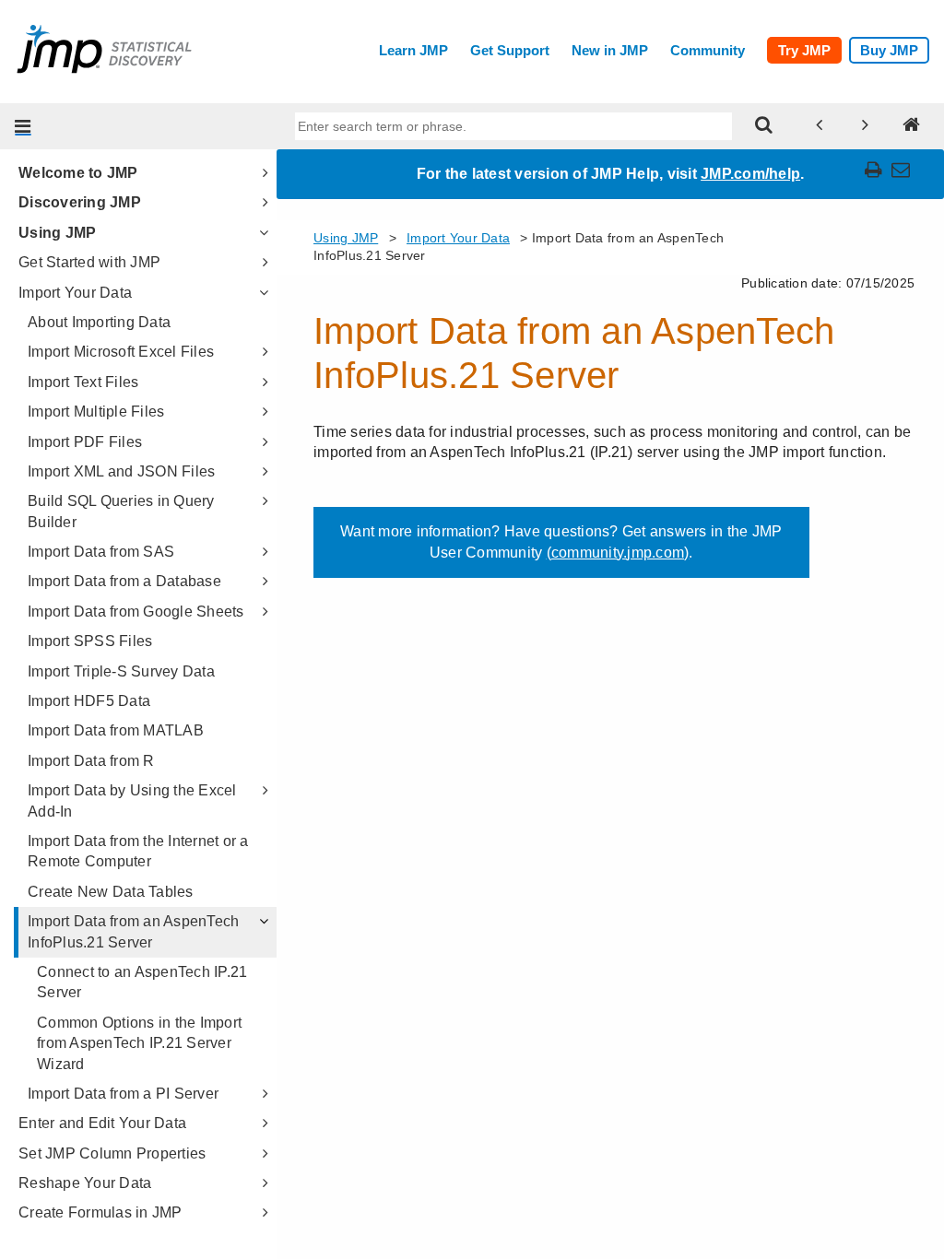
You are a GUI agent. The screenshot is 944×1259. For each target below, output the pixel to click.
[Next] (866, 126)
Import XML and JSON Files (121, 471)
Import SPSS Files (90, 641)
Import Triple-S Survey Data (121, 671)
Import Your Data (75, 292)
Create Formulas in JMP (100, 1212)
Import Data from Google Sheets (136, 611)
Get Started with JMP (89, 262)
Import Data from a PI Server (123, 1093)
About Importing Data (99, 322)
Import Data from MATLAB (116, 730)
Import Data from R (91, 761)
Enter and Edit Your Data (102, 1123)
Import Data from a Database (124, 581)
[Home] (912, 126)
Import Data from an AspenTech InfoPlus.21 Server (133, 931)
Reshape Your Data (84, 1183)
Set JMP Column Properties (112, 1153)
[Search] (764, 126)
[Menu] (23, 126)
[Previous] (819, 126)
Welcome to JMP (78, 173)
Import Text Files (83, 382)
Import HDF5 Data (89, 701)
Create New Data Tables (111, 892)
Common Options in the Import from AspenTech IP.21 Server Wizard (139, 1043)
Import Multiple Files (96, 411)
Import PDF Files (85, 442)
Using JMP (57, 233)
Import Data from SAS (101, 551)
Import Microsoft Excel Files (121, 351)
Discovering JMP (79, 202)
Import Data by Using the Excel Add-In (132, 800)
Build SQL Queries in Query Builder (121, 511)
